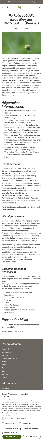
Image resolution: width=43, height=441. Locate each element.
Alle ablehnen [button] (31, 437)
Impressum (6, 388)
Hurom (4, 361)
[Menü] (2, 7)
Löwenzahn (18, 68)
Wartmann (5, 368)
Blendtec (5, 355)
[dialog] (21, 415)
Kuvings (5, 374)
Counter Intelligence (9, 358)
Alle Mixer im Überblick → (12, 331)
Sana (3, 371)
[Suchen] (7, 7)
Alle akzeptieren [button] (12, 437)
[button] (21, 433)
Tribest (4, 377)
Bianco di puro (7, 352)
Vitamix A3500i (8, 327)
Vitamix (4, 365)
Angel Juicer (6, 349)
